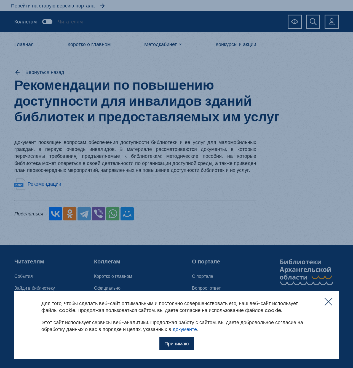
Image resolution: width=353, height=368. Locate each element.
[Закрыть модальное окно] (328, 302)
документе (185, 329)
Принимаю (176, 343)
